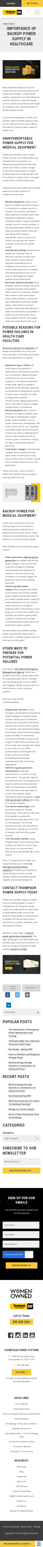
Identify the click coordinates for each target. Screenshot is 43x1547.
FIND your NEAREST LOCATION (16, 1544)
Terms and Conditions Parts (21, 1441)
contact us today (18, 949)
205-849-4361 (21, 1322)
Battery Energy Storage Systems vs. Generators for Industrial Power (22, 1065)
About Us (21, 1481)
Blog (21, 1471)
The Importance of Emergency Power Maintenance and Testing (24, 1032)
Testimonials (22, 1486)
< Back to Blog (9, 24)
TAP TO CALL (32, 3)
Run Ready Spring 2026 (20, 1095)
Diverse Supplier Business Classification (21, 1414)
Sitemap (36, 1526)
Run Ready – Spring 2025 (20, 1049)
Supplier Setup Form (21, 1428)
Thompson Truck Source (21, 1451)
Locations (10, 3)
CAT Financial (21, 1404)
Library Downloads (21, 1491)
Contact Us (21, 1501)
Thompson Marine (21, 1446)
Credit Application (21, 1409)
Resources (21, 1466)
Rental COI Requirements (21, 1511)
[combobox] (21, 1138)
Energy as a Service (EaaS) (21, 1109)
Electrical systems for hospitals (18, 348)
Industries (21, 1476)
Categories (8, 1132)
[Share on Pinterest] (20, 1005)
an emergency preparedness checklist (17, 867)
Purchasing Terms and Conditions (21, 1423)
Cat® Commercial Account (21, 1496)
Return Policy (26, 1526)
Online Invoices (21, 1418)
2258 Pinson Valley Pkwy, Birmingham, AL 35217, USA (22, 1358)
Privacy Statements (11, 1526)
